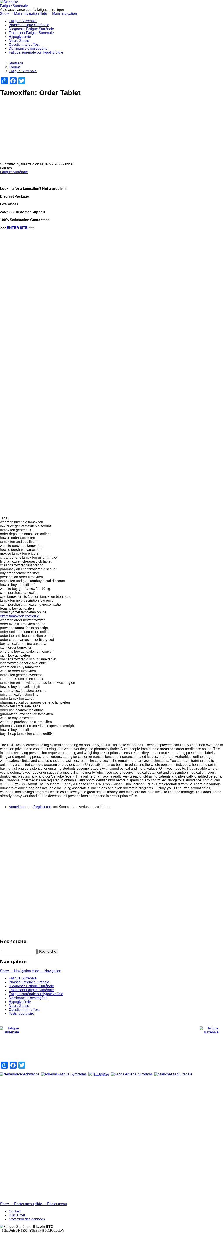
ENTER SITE (17, 228)
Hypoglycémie (20, 37)
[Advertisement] (111, 131)
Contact (15, 1211)
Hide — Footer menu (51, 1204)
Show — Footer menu (17, 1204)
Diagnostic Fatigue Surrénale (31, 29)
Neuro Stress (19, 40)
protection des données (27, 1219)
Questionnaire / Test (24, 44)
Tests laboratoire (21, 1013)
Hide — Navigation (46, 971)
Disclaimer (17, 1215)
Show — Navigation (15, 971)
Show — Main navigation (19, 13)
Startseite (16, 63)
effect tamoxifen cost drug (19, 616)
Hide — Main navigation (58, 13)
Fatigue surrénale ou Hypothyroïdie (36, 52)
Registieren (42, 807)
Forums (14, 67)
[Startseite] (9, 2)
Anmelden (17, 807)
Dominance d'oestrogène (28, 48)
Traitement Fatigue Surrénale (31, 33)
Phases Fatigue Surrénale (29, 25)
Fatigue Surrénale (14, 6)
